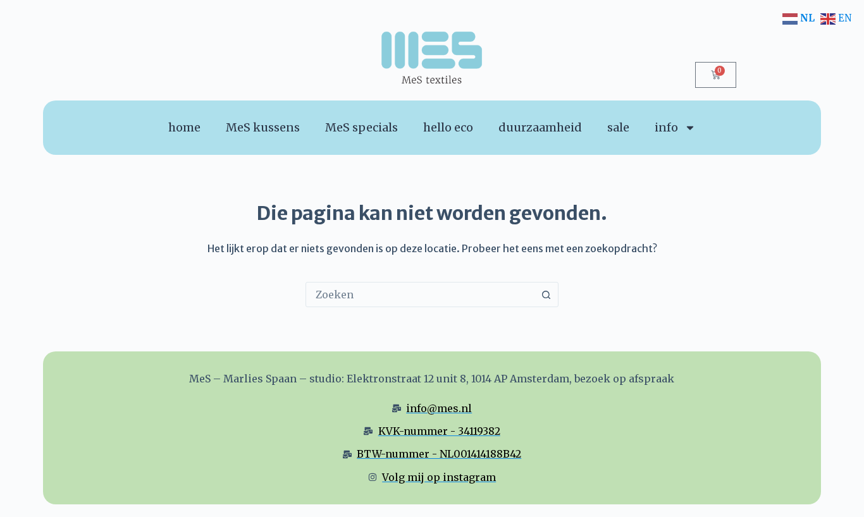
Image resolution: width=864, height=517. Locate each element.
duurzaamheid (540, 127)
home (184, 127)
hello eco (448, 127)
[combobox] (420, 294)
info (666, 127)
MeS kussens (263, 127)
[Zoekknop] (546, 295)
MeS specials (361, 127)
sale (618, 127)
